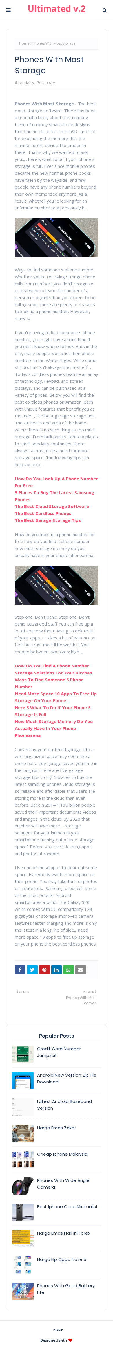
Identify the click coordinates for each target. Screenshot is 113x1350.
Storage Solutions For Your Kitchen (53, 673)
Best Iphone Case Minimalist (67, 1207)
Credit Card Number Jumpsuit (59, 1052)
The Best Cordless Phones (43, 513)
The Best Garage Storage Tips (48, 520)
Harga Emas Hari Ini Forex (63, 1233)
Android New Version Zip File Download (66, 1078)
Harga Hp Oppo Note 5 (61, 1259)
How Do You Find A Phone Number (52, 666)
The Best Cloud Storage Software (52, 506)
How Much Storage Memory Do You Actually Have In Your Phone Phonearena (54, 728)
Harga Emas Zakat (56, 1128)
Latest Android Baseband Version (64, 1104)
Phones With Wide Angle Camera (63, 1183)
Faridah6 (26, 82)
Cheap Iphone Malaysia (62, 1154)
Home (24, 43)
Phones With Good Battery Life (66, 1289)
